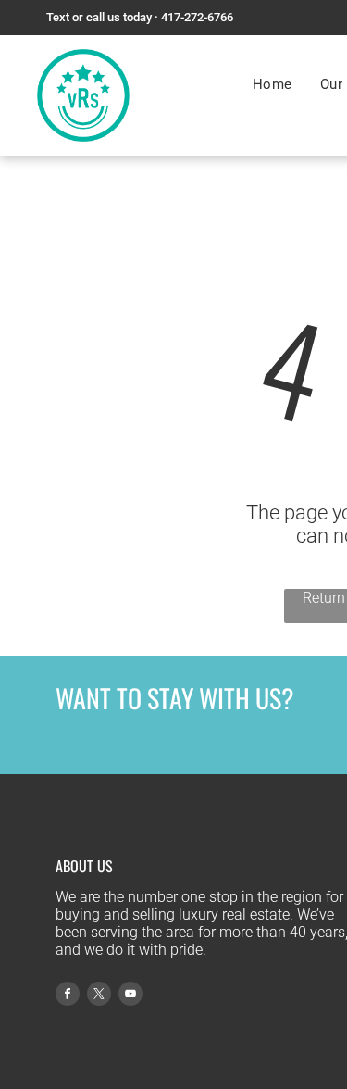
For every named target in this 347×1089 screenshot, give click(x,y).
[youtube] (130, 996)
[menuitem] (272, 84)
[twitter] (99, 996)
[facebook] (68, 996)
